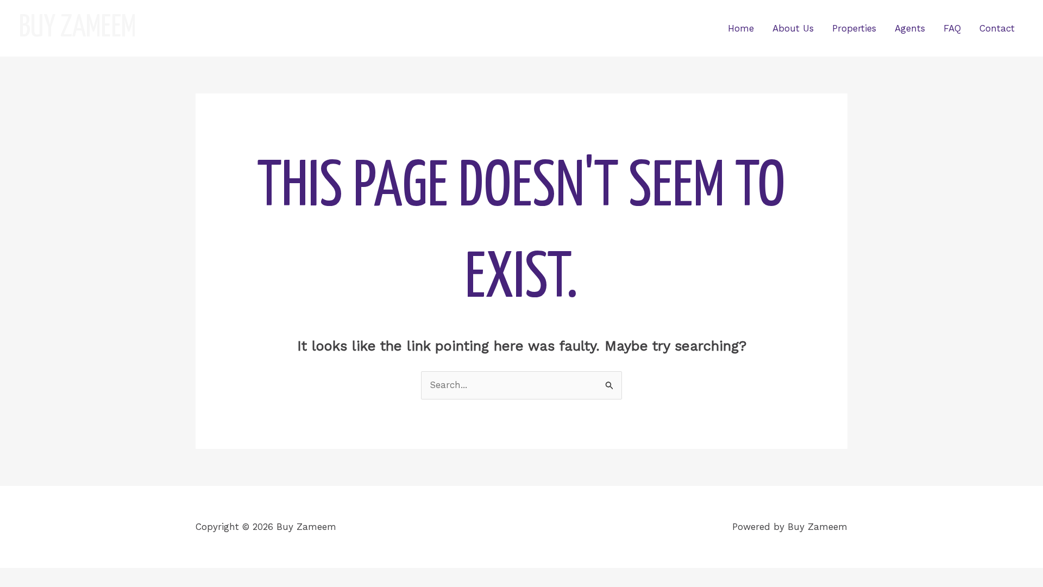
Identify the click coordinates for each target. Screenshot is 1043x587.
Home (741, 28)
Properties (854, 28)
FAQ (952, 28)
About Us (793, 28)
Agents (910, 28)
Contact (997, 28)
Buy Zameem (77, 28)
